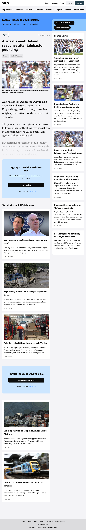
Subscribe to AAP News (64, 23)
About (62, 3)
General (39, 9)
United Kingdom (16, 56)
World (68, 9)
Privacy (30, 521)
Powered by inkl (43, 524)
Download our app (62, 27)
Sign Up (79, 3)
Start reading (26, 185)
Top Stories (7, 9)
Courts (29, 9)
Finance (49, 9)
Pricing (48, 3)
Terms (23, 521)
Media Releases (59, 521)
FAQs (35, 521)
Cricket (5, 56)
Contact (55, 3)
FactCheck (79, 9)
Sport (59, 9)
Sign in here (32, 191)
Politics (19, 9)
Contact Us (49, 521)
